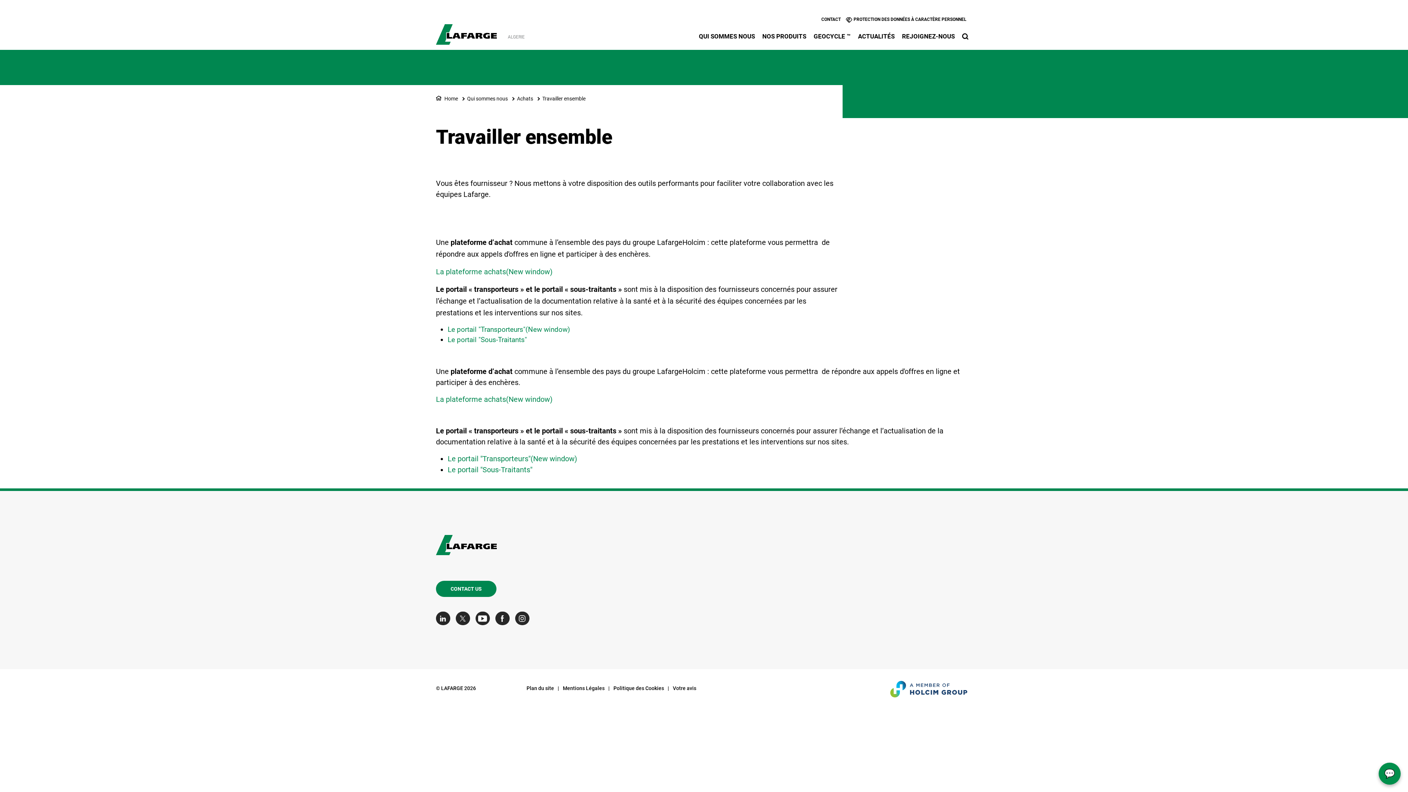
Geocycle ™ (832, 36)
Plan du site (540, 688)
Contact (831, 19)
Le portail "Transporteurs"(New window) (509, 329)
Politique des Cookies (638, 688)
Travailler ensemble (564, 99)
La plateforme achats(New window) (494, 271)
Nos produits (784, 36)
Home (451, 99)
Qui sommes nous (727, 36)
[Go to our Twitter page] (465, 618)
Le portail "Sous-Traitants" (487, 340)
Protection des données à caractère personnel (910, 19)
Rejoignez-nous (928, 36)
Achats (525, 99)
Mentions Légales (584, 688)
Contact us (466, 589)
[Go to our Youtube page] (485, 618)
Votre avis (684, 688)
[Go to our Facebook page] (504, 618)
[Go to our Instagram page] (524, 618)
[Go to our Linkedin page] (445, 618)
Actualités (876, 36)
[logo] (466, 30)
